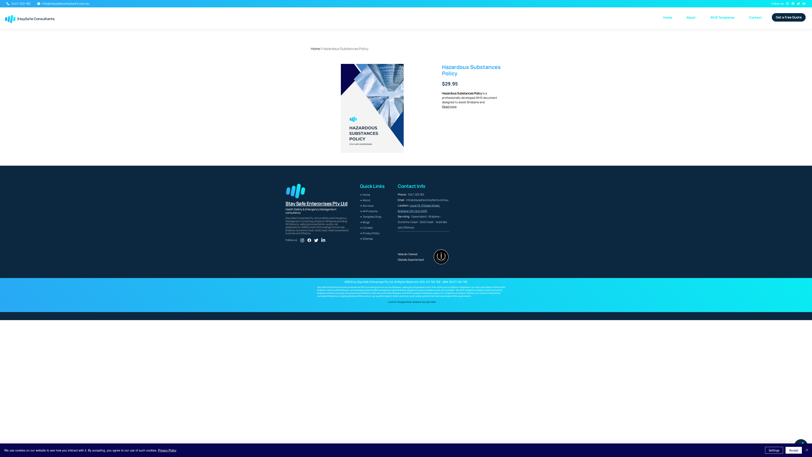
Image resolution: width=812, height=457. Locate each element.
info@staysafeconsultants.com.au (65, 3)
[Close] (806, 450)
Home (315, 48)
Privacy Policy (167, 450)
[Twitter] (798, 3)
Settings (774, 450)
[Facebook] (793, 3)
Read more (449, 107)
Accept (793, 450)
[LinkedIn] (804, 3)
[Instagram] (787, 3)
